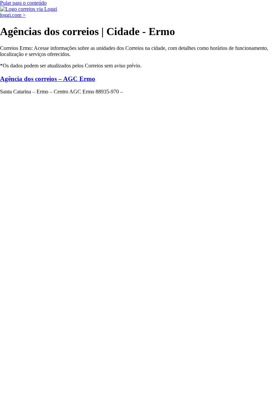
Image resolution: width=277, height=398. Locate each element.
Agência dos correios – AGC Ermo (47, 78)
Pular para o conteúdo (23, 3)
